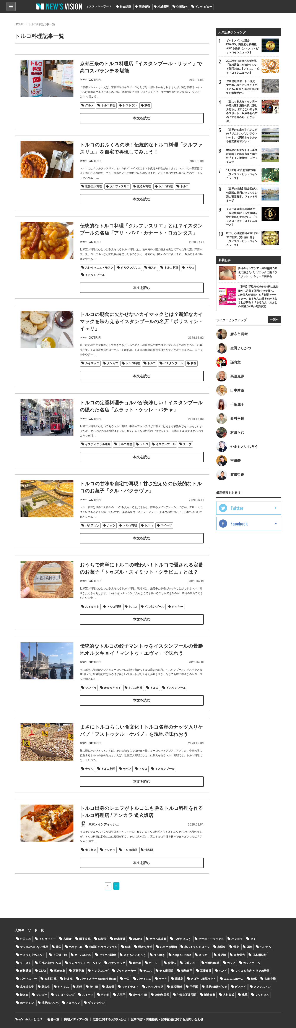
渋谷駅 (149, 850)
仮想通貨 (25, 970)
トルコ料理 (108, 105)
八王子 (121, 994)
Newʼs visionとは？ (29, 1019)
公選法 (172, 963)
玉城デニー (191, 963)
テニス (147, 970)
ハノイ (223, 970)
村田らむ (25, 939)
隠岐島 (179, 978)
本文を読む (141, 118)
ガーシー (154, 963)
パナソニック (116, 963)
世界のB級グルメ (216, 986)
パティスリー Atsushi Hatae (98, 978)
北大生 (46, 986)
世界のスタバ (50, 1002)
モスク (152, 267)
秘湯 (128, 947)
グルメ (89, 105)
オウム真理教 (158, 939)
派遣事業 (209, 994)
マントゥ (90, 687)
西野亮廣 (78, 970)
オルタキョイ (112, 687)
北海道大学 (27, 986)
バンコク (237, 939)
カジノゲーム (251, 963)
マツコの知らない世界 (34, 947)
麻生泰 (137, 963)
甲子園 (194, 986)
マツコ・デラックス (211, 939)
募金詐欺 (59, 970)
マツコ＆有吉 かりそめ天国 (252, 970)
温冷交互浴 (145, 947)
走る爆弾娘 (166, 970)
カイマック (92, 363)
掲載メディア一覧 (76, 1019)
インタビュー (203, 6)
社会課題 (125, 6)
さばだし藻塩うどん (203, 978)
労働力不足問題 (187, 994)
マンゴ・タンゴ (65, 994)
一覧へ (274, 319)
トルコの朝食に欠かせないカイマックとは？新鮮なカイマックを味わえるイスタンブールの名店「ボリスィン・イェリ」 (141, 321)
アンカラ (109, 850)
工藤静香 (205, 970)
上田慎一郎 (60, 955)
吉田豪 (67, 939)
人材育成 (228, 994)
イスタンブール (95, 274)
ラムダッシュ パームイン (85, 963)
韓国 (58, 947)
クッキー (177, 606)
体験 (249, 947)
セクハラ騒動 (107, 955)
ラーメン (25, 963)
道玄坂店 (90, 850)
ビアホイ (240, 986)
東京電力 (239, 955)
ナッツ (111, 525)
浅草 (244, 994)
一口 (127, 978)
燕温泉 (221, 947)
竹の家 (105, 994)
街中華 (94, 986)
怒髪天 (102, 939)
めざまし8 (75, 947)
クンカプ (112, 363)
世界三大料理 (93, 186)
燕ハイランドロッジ (197, 947)
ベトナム (265, 947)
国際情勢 (144, 6)
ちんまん (63, 986)
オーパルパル (83, 955)
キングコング (100, 970)
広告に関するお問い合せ (109, 1019)
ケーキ (163, 978)
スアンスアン (262, 986)
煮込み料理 (144, 186)
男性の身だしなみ (50, 963)
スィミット (92, 606)
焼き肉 (24, 994)
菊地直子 (186, 970)
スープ (187, 444)
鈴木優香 (119, 939)
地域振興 (163, 6)
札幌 (79, 986)
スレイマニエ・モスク (99, 267)
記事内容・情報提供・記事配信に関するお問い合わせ (167, 1019)
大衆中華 (270, 978)
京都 (147, 105)
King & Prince (181, 955)
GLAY (42, 970)
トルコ (184, 186)
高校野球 (176, 986)
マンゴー (41, 994)
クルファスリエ (119, 186)
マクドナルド (130, 986)
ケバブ (127, 768)
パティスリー (28, 978)
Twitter (237, 508)
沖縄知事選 (212, 963)
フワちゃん (262, 994)
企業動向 (182, 6)
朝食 (193, 363)
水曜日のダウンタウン (103, 947)
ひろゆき (159, 955)
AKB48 (137, 939)
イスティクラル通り (98, 444)
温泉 (236, 947)
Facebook (239, 523)
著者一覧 (53, 1019)
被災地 (222, 955)
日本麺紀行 (259, 955)
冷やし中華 (140, 994)
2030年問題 (162, 994)
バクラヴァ (92, 525)
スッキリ (204, 955)
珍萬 (254, 978)
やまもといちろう (135, 955)
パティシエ (144, 978)
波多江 (68, 978)
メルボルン (73, 1002)
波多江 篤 (50, 978)
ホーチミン (27, 1002)
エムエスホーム (234, 978)
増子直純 (85, 939)
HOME (19, 24)
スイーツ (166, 525)
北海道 (110, 986)
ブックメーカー (126, 970)
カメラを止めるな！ (32, 955)
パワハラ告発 (154, 986)
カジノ (231, 963)
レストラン (130, 105)
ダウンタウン (96, 1002)
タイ (253, 939)
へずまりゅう (182, 939)
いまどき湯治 (168, 947)
